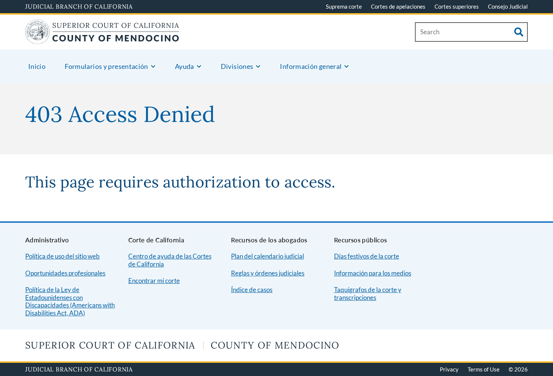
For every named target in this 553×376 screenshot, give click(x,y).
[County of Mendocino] (102, 39)
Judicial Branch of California (79, 6)
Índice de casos (251, 290)
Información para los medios (372, 273)
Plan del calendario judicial (267, 256)
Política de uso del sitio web (62, 256)
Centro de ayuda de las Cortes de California (169, 260)
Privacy (449, 369)
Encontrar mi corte (154, 281)
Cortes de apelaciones (398, 6)
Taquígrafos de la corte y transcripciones (367, 293)
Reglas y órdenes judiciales (267, 273)
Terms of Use (484, 369)
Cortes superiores (456, 6)
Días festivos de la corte (366, 256)
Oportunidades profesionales (65, 273)
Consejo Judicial (508, 6)
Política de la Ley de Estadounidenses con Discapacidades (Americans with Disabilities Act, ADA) (70, 301)
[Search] (519, 32)
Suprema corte (344, 6)
